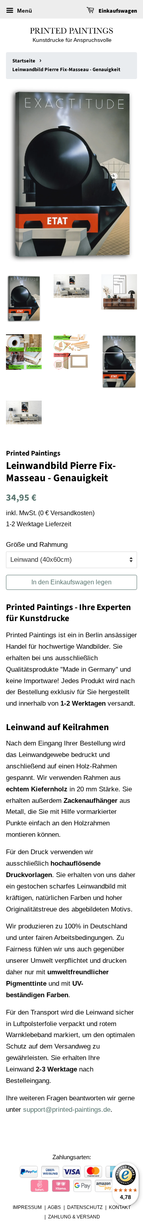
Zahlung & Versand (74, 1217)
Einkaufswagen (117, 11)
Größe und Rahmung (37, 544)
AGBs (54, 1207)
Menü (23, 11)
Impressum (27, 1207)
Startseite (23, 60)
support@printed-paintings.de (66, 1109)
